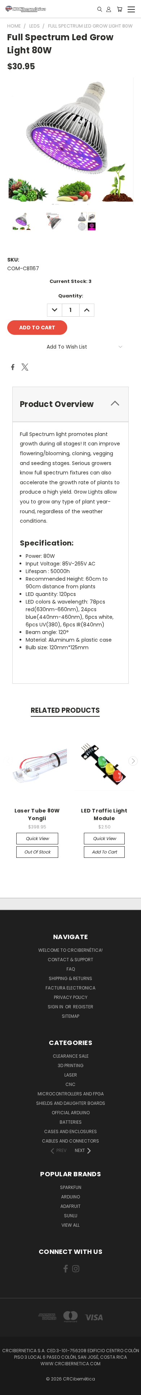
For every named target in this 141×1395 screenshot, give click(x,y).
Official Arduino (71, 1113)
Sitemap (70, 1016)
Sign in (56, 1007)
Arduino (70, 1197)
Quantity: (70, 295)
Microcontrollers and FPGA (71, 1094)
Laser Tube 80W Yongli (37, 814)
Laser (70, 1075)
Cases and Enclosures (70, 1131)
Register (83, 1007)
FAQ (71, 969)
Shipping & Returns (70, 978)
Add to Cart (104, 852)
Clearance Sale (71, 1056)
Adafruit (70, 1206)
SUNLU (70, 1216)
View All (70, 1225)
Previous (8, 761)
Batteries (71, 1122)
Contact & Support (70, 959)
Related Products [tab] (65, 710)
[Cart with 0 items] (119, 9)
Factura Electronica (70, 988)
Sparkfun (70, 1187)
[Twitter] (25, 367)
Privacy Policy (70, 997)
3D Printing (71, 1065)
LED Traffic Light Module (104, 814)
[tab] (70, 404)
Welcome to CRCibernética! (70, 950)
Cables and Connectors (70, 1141)
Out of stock (37, 852)
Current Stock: (70, 281)
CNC (70, 1084)
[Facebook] (12, 367)
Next (133, 761)
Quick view (37, 838)
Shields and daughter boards (70, 1103)
